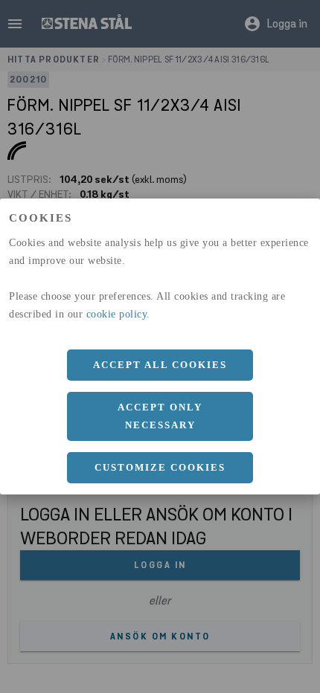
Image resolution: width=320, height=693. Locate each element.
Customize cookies (160, 467)
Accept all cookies (160, 364)
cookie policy (116, 314)
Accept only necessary (160, 416)
